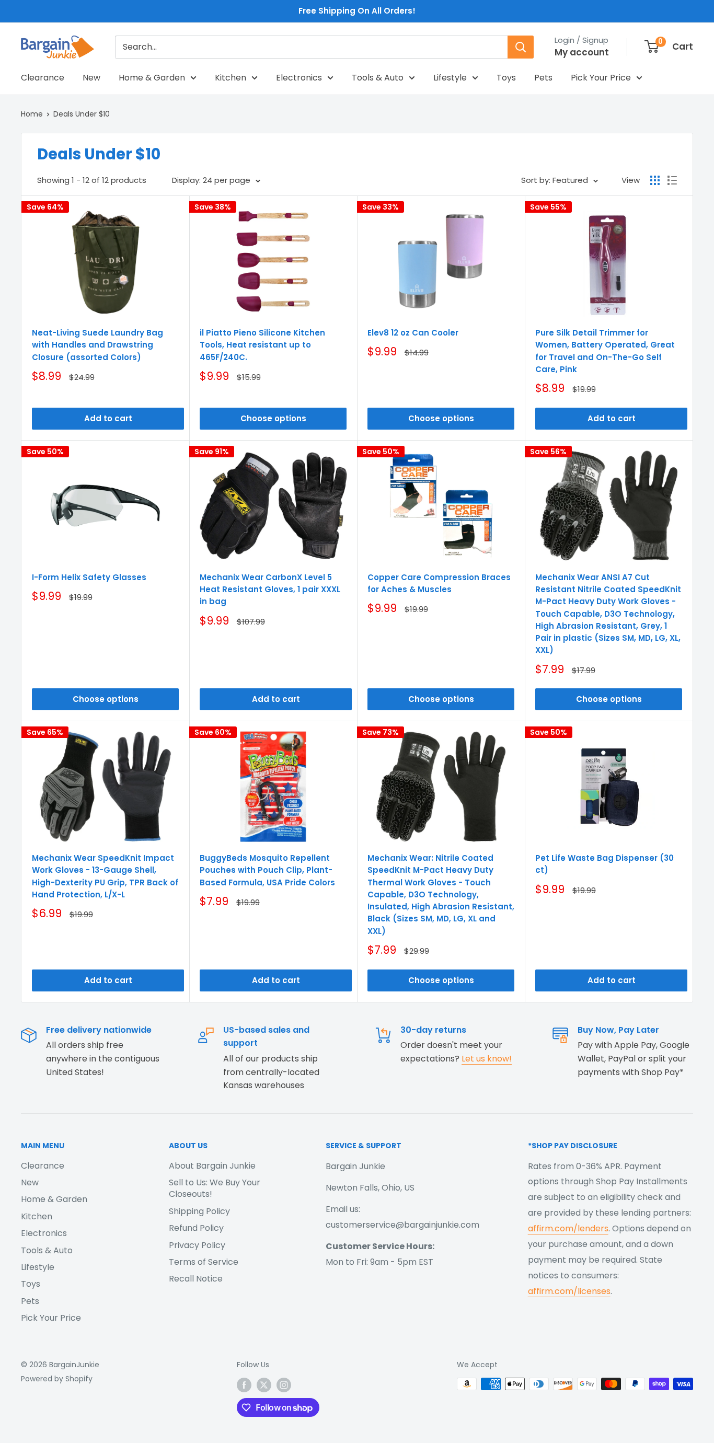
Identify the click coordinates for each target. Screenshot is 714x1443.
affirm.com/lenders (568, 1228)
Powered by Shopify (57, 1378)
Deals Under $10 (81, 114)
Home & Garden (152, 78)
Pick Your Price (601, 78)
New (91, 78)
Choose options (273, 418)
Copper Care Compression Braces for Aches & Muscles (439, 583)
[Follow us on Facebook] (244, 1385)
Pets (543, 78)
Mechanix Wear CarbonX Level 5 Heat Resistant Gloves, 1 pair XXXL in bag (270, 589)
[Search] (521, 47)
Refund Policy (196, 1228)
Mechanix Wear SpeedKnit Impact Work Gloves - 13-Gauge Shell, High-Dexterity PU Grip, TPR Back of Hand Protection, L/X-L (105, 876)
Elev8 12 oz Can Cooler (412, 332)
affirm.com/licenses (569, 1291)
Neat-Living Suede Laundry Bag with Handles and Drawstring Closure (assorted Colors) (97, 345)
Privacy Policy (197, 1245)
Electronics (299, 78)
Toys (506, 78)
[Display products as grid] (655, 180)
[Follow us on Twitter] (264, 1385)
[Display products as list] (672, 180)
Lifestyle (450, 78)
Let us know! (487, 1059)
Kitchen (230, 78)
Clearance (42, 78)
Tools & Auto (378, 78)
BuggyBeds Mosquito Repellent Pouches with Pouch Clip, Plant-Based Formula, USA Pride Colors (267, 870)
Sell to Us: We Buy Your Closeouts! (214, 1188)
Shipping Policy (199, 1211)
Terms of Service (203, 1262)
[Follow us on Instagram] (284, 1385)
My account (582, 52)
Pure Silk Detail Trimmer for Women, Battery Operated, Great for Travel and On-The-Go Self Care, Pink (605, 351)
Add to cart (108, 418)
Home (32, 114)
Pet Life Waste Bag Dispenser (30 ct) (604, 863)
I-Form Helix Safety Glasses (89, 577)
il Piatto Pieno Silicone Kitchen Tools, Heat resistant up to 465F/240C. (262, 345)
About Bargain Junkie (212, 1166)
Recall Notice (196, 1279)
